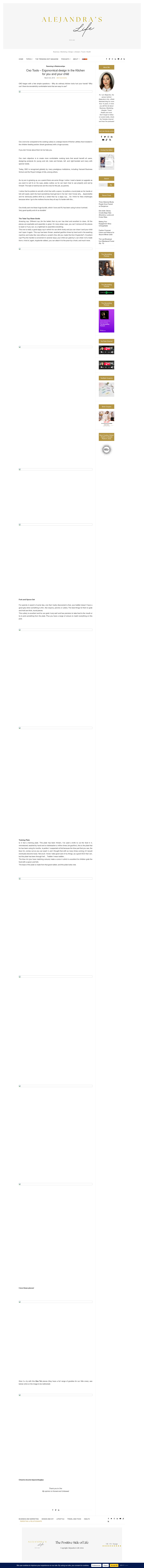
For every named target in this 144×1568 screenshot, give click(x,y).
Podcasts (65, 59)
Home (21, 59)
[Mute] (112, 352)
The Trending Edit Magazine (46, 59)
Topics (29, 59)
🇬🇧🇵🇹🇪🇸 (84, 59)
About (75, 59)
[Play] (101, 352)
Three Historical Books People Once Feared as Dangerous (106, 204)
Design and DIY (48, 1519)
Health (87, 1519)
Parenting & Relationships (55, 66)
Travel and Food (74, 1519)
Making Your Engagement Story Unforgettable (105, 223)
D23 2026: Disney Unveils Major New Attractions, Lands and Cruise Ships (106, 214)
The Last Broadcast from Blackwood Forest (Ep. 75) (106, 241)
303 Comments (62, 78)
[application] (106, 350)
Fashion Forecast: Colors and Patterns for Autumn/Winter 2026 (106, 232)
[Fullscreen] (113, 352)
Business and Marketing (29, 1519)
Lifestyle (60, 1519)
